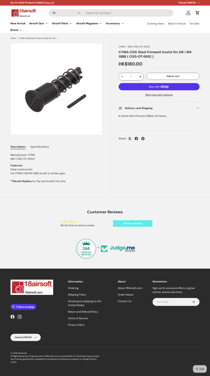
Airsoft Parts (60, 23)
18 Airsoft (22, 353)
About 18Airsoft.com (130, 288)
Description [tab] (18, 146)
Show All (49, 2)
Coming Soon (155, 23)
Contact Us (124, 301)
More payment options (159, 95)
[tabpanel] (56, 168)
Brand (14, 30)
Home (13, 38)
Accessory (113, 23)
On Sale (195, 23)
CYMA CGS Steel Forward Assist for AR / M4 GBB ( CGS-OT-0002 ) (38, 38)
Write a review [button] (132, 223)
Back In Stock (177, 23)
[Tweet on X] (129, 138)
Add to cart (173, 76)
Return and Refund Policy (83, 311)
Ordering (73, 288)
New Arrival (17, 23)
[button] (197, 12)
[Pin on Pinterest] (143, 138)
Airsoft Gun (36, 23)
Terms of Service (78, 318)
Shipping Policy (77, 294)
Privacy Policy (76, 325)
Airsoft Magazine (87, 23)
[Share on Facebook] (136, 138)
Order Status (125, 294)
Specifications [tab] (40, 146)
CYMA (122, 46)
